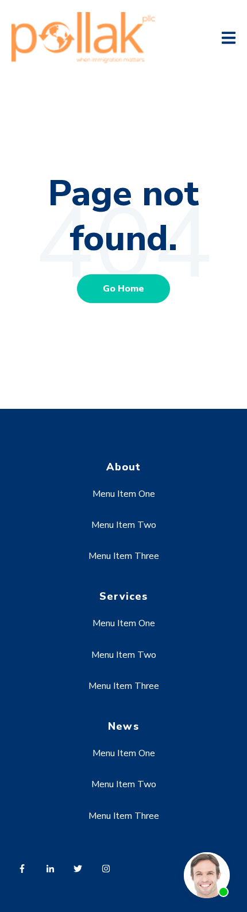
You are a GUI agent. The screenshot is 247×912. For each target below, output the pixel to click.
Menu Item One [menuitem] (123, 494)
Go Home (123, 288)
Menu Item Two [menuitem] (123, 525)
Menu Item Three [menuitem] (123, 556)
